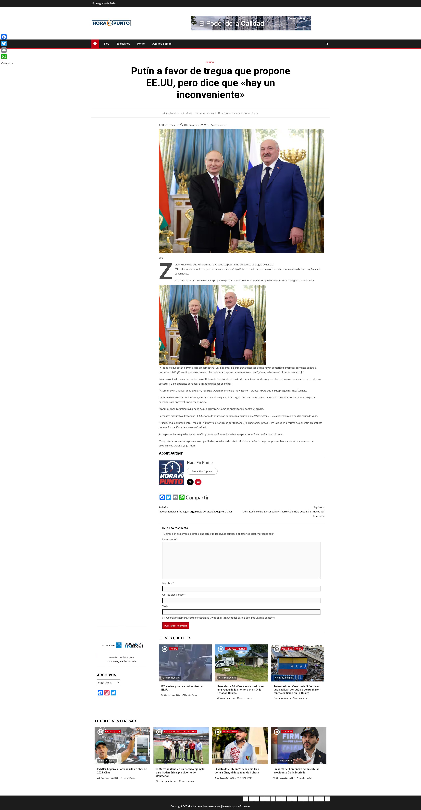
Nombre (168, 583)
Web (165, 606)
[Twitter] (7, 43)
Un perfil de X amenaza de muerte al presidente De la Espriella (296, 771)
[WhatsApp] (7, 56)
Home (141, 43)
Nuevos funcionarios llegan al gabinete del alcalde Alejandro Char (195, 509)
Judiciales (231, 649)
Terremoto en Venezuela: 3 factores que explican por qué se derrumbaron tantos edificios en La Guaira (297, 690)
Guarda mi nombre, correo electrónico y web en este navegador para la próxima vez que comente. (220, 617)
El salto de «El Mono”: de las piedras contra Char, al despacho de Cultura (237, 771)
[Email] (7, 50)
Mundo (210, 62)
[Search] (327, 44)
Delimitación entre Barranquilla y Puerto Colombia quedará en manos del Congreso (283, 511)
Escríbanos (123, 43)
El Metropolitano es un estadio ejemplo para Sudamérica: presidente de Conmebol (180, 773)
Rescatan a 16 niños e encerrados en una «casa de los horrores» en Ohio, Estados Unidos (240, 690)
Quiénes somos (162, 43)
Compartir (197, 497)
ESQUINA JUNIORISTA (187, 731)
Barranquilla (112, 731)
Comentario (169, 538)
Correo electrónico (173, 594)
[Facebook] (7, 37)
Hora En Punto (170, 125)
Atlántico (287, 649)
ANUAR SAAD (246, 778)
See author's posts (202, 471)
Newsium (227, 806)
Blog (106, 43)
